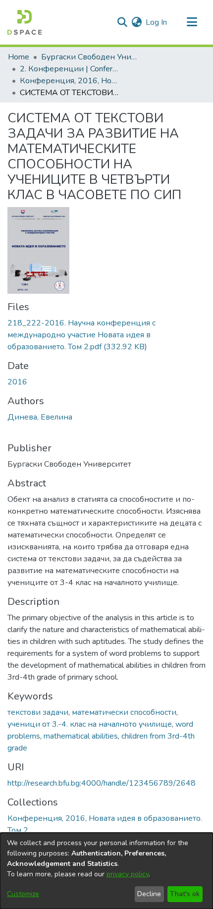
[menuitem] (136, 22)
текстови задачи (37, 712)
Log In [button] (157, 22)
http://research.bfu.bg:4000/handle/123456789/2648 (101, 783)
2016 (17, 381)
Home (18, 57)
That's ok (185, 894)
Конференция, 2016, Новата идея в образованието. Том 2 (69, 80)
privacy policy (127, 874)
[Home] (24, 22)
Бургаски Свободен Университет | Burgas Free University (90, 57)
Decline (149, 894)
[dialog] (106, 871)
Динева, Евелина (39, 417)
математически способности (124, 712)
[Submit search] (122, 22)
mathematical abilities (81, 736)
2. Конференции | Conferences (69, 68)
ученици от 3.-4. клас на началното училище (89, 724)
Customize (23, 894)
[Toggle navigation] (192, 22)
